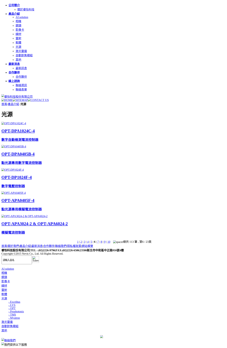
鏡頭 (18, 25)
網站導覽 (87, 246)
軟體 (18, 42)
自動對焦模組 (24, 55)
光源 (18, 46)
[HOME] (7, 100)
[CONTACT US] (38, 100)
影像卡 (20, 29)
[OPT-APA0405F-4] (13, 192)
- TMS (12, 314)
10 (108, 241)
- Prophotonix (16, 311)
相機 (18, 21)
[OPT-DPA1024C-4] (13, 123)
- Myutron (14, 317)
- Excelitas (14, 301)
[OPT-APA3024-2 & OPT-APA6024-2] (24, 216)
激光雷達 (21, 51)
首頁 (4, 104)
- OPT (12, 308)
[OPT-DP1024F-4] (12, 169)
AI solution (22, 17)
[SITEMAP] (20, 100)
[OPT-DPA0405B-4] (13, 146)
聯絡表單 (21, 89)
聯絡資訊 (21, 85)
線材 (18, 34)
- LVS (12, 305)
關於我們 (13, 246)
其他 (18, 59)
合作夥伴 (21, 76)
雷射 (18, 38)
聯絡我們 (61, 246)
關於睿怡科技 (25, 9)
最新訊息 (21, 68)
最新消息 (37, 246)
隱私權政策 (74, 246)
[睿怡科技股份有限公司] (17, 96)
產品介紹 (13, 104)
